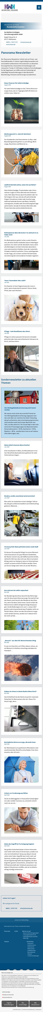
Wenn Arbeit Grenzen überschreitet (17, 445)
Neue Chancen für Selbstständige (16, 83)
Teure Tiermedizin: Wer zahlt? (15, 280)
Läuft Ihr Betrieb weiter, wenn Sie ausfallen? (20, 185)
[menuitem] (7, 934)
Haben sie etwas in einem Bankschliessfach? (20, 691)
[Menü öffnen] (39, 7)
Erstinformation (17, 1009)
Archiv (16, 931)
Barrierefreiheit (31, 952)
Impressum (38, 1009)
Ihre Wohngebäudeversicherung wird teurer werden (20, 409)
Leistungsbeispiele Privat (29, 935)
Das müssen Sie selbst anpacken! (16, 590)
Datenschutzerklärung (28, 1009)
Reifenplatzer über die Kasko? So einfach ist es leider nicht (21, 234)
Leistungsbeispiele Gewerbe (30, 936)
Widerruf (30, 954)
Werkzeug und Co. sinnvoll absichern (17, 134)
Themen (6, 941)
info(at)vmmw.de (26, 908)
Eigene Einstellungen (9, 1004)
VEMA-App (25, 938)
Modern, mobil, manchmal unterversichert (19, 496)
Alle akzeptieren (35, 1004)
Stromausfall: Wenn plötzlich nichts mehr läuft (21, 547)
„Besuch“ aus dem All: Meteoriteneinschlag (20, 641)
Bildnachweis (31, 948)
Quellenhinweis (32, 950)
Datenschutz (31, 947)
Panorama (7, 931)
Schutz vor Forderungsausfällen (16, 793)
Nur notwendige (23, 1004)
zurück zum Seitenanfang (21, 920)
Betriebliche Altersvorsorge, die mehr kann (20, 742)
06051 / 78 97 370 (11, 908)
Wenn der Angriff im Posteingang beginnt (19, 844)
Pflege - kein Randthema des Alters (17, 331)
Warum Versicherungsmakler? (31, 933)
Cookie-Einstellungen (33, 956)
